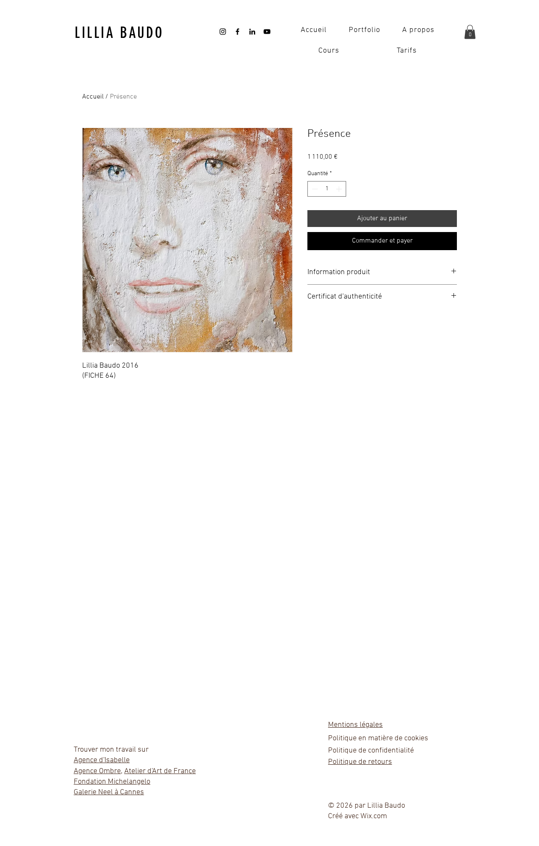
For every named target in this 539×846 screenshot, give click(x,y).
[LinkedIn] (252, 31)
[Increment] (339, 188)
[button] (470, 32)
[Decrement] (314, 188)
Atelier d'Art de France (160, 771)
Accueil (93, 97)
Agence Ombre (97, 771)
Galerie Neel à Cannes (109, 792)
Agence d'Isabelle (102, 760)
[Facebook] (237, 31)
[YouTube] (267, 31)
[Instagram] (223, 31)
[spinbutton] (326, 188)
